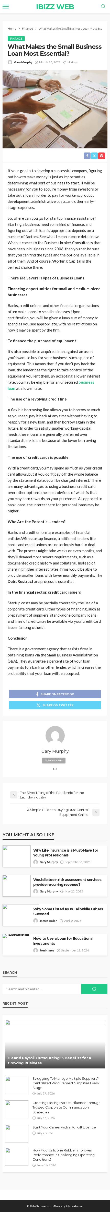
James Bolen (48, 921)
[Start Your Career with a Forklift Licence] (16, 1134)
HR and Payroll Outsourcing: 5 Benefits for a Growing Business (49, 1060)
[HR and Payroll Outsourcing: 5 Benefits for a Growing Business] (55, 1044)
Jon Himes (47, 950)
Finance (16, 38)
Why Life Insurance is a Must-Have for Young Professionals (65, 852)
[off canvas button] (6, 6)
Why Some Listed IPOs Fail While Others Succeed (68, 911)
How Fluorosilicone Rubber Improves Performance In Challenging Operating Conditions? (63, 1154)
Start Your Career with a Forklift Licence (64, 1127)
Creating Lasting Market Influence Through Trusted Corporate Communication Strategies (66, 1107)
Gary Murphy (23, 62)
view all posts (53, 760)
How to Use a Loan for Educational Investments (63, 940)
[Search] (103, 6)
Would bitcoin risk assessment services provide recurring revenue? (67, 882)
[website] (55, 769)
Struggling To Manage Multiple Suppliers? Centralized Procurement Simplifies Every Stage (65, 1083)
